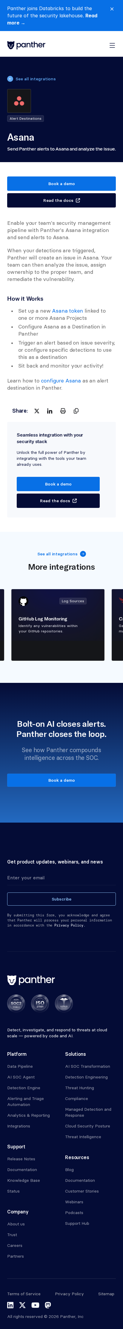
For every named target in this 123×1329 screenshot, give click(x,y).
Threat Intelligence (83, 1136)
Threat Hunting (79, 1087)
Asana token (67, 310)
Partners (15, 1256)
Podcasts (74, 1212)
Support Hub (77, 1223)
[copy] (76, 411)
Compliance (76, 1098)
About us (16, 1224)
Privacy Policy (69, 1293)
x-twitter (22, 1305)
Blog (69, 1169)
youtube (35, 1305)
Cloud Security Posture (87, 1126)
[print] (63, 411)
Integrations (18, 1126)
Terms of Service (24, 1293)
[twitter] (37, 411)
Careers (14, 1245)
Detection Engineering (86, 1077)
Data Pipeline (20, 1066)
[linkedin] (50, 411)
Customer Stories (82, 1191)
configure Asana (61, 380)
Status (13, 1191)
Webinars (74, 1201)
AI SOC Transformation (87, 1066)
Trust (12, 1234)
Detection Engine (23, 1087)
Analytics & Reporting (28, 1115)
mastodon (48, 1305)
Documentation (22, 1169)
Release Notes (21, 1158)
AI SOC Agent (21, 1077)
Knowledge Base (23, 1180)
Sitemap (106, 1293)
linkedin (10, 1305)
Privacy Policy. (69, 925)
